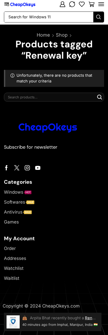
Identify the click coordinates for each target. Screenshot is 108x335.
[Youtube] (37, 167)
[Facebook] (6, 167)
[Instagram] (27, 167)
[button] (62, 4)
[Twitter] (16, 167)
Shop (62, 35)
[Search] (98, 17)
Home (43, 35)
